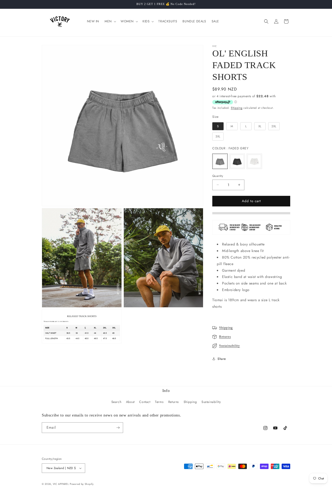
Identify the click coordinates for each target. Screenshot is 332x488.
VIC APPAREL (61, 484)
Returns (225, 336)
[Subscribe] (118, 427)
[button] (110, 21)
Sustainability (229, 345)
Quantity (217, 176)
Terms (159, 402)
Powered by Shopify (82, 484)
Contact (144, 402)
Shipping (237, 108)
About (130, 402)
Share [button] (221, 358)
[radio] (218, 126)
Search (116, 402)
